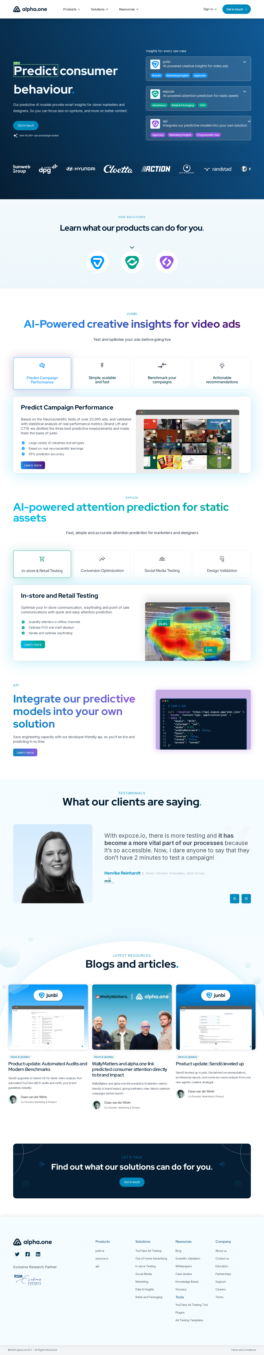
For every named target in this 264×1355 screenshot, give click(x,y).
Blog (178, 1250)
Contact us (222, 1258)
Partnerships (223, 1274)
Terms (219, 1297)
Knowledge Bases (187, 1281)
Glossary (181, 1289)
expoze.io (101, 1258)
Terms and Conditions (243, 1349)
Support (220, 1281)
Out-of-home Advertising (151, 1258)
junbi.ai (99, 1250)
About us (221, 1250)
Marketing (141, 1281)
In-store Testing (145, 1266)
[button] (71, 9)
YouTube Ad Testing (148, 1250)
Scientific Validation (187, 1258)
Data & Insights (144, 1289)
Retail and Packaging (148, 1297)
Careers (220, 1289)
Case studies (183, 1274)
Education (221, 1266)
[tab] (42, 373)
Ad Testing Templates (189, 1320)
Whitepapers (183, 1266)
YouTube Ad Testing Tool (191, 1304)
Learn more (33, 465)
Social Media (143, 1274)
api (97, 1266)
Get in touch (132, 1182)
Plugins (180, 1312)
